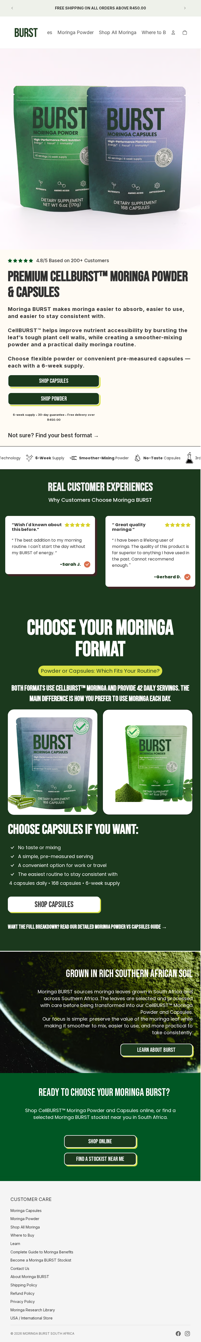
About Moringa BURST (29, 1276)
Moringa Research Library (32, 1310)
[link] (53, 381)
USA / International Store (31, 1318)
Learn (15, 1243)
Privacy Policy (22, 1301)
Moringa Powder (24, 1218)
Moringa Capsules (26, 1210)
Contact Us (19, 1268)
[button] (52, 762)
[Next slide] (185, 8)
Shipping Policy (23, 1285)
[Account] (173, 32)
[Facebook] (178, 1333)
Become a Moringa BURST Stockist (40, 1260)
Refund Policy (22, 1293)
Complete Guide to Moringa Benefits (41, 1252)
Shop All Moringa (25, 1227)
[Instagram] (187, 1333)
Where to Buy (22, 1235)
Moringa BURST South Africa (48, 1333)
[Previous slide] (12, 8)
